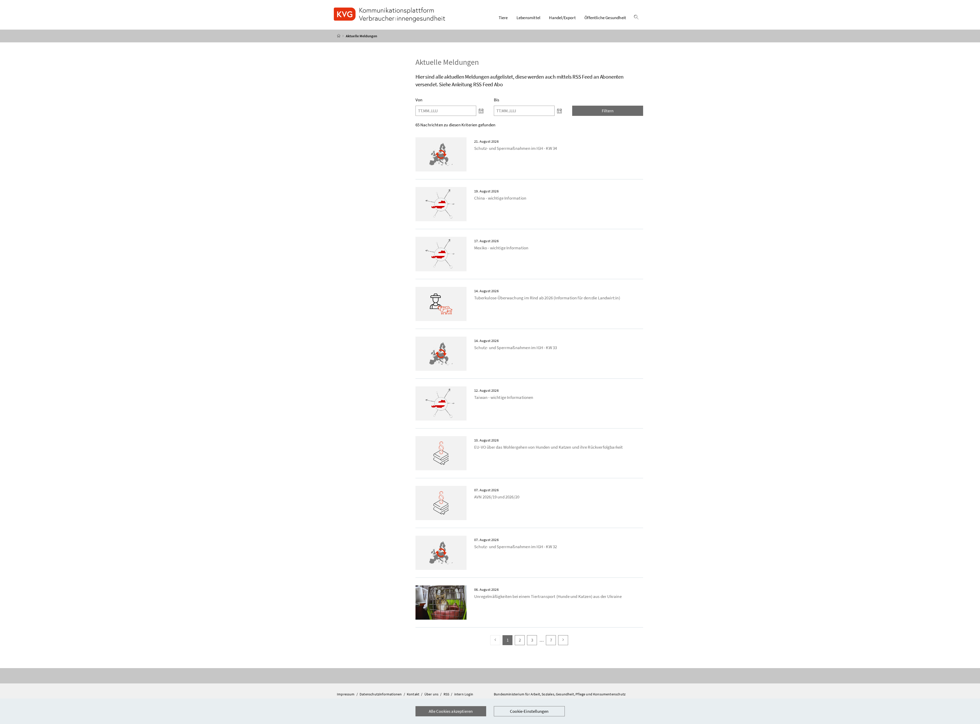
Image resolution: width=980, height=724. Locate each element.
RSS (447, 694)
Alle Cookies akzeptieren (451, 711)
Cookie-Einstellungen (529, 711)
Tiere (503, 17)
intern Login (463, 694)
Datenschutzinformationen (381, 694)
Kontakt (413, 694)
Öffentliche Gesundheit (605, 17)
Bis (496, 100)
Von (419, 100)
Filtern (608, 111)
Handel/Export (562, 17)
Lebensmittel (528, 17)
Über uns (431, 694)
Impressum (346, 694)
